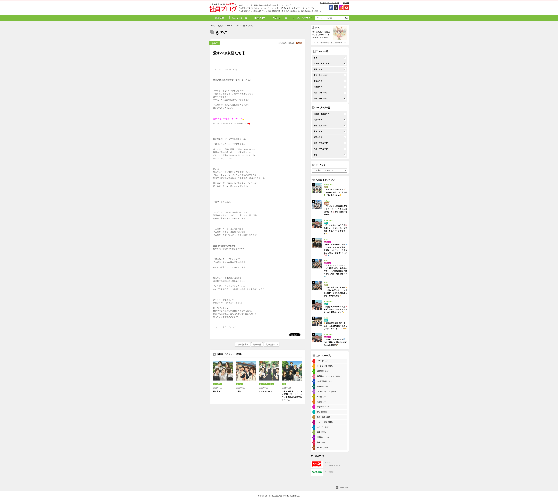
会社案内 (346, 3)
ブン (284, 384)
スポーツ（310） (323, 427)
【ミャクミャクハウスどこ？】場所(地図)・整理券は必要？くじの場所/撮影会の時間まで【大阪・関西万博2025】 (335, 271)
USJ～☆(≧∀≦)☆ (265, 391)
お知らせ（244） (323, 386)
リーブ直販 (329, 472)
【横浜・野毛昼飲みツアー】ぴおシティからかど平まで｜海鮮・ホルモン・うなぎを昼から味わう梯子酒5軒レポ (335, 248)
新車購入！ (217, 391)
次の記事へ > (272, 344)
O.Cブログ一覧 (239, 26)
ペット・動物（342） (325, 422)
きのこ (214, 43)
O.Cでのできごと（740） (327, 392)
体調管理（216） (323, 371)
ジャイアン (217, 384)
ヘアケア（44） (323, 361)
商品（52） (321, 442)
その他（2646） (323, 447)
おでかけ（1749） (324, 407)
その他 (299, 43)
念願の (238, 391)
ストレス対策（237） (325, 366)
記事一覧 (257, 344)
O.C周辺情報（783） (325, 381)
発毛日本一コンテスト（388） (329, 376)
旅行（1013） (322, 412)
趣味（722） (322, 432)
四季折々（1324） (324, 437)
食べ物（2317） (323, 397)
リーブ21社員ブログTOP (220, 26)
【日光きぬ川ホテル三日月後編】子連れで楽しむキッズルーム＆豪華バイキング (335, 309)
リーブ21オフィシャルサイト (329, 3)
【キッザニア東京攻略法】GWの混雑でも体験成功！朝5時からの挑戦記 (335, 342)
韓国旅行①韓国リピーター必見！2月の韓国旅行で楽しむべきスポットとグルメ (335, 326)
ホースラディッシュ (266, 384)
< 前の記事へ (242, 344)
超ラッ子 (240, 384)
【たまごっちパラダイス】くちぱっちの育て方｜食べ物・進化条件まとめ (335, 192)
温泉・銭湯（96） (324, 417)
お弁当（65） (322, 402)
